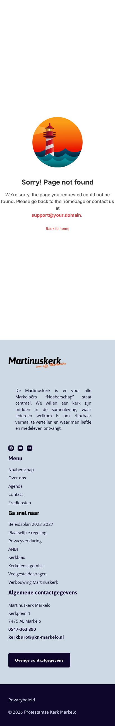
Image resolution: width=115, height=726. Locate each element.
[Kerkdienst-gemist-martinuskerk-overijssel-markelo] (29, 448)
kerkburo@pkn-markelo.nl (36, 637)
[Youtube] (20, 448)
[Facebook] (11, 448)
